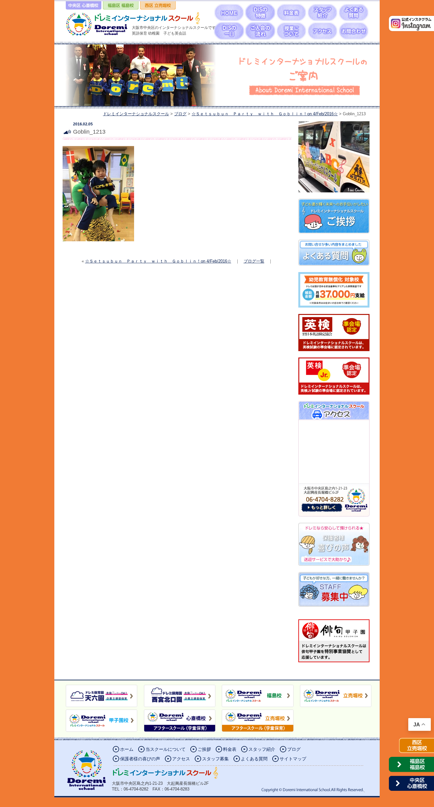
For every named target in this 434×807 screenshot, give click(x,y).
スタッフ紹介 (261, 749)
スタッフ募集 (215, 758)
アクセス (181, 758)
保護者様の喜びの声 (140, 758)
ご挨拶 (204, 749)
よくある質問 (254, 758)
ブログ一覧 (254, 261)
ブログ (294, 749)
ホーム (126, 749)
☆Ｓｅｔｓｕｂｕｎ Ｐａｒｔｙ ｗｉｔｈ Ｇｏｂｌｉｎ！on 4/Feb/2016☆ (158, 261)
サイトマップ (293, 758)
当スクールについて (166, 749)
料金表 (229, 749)
